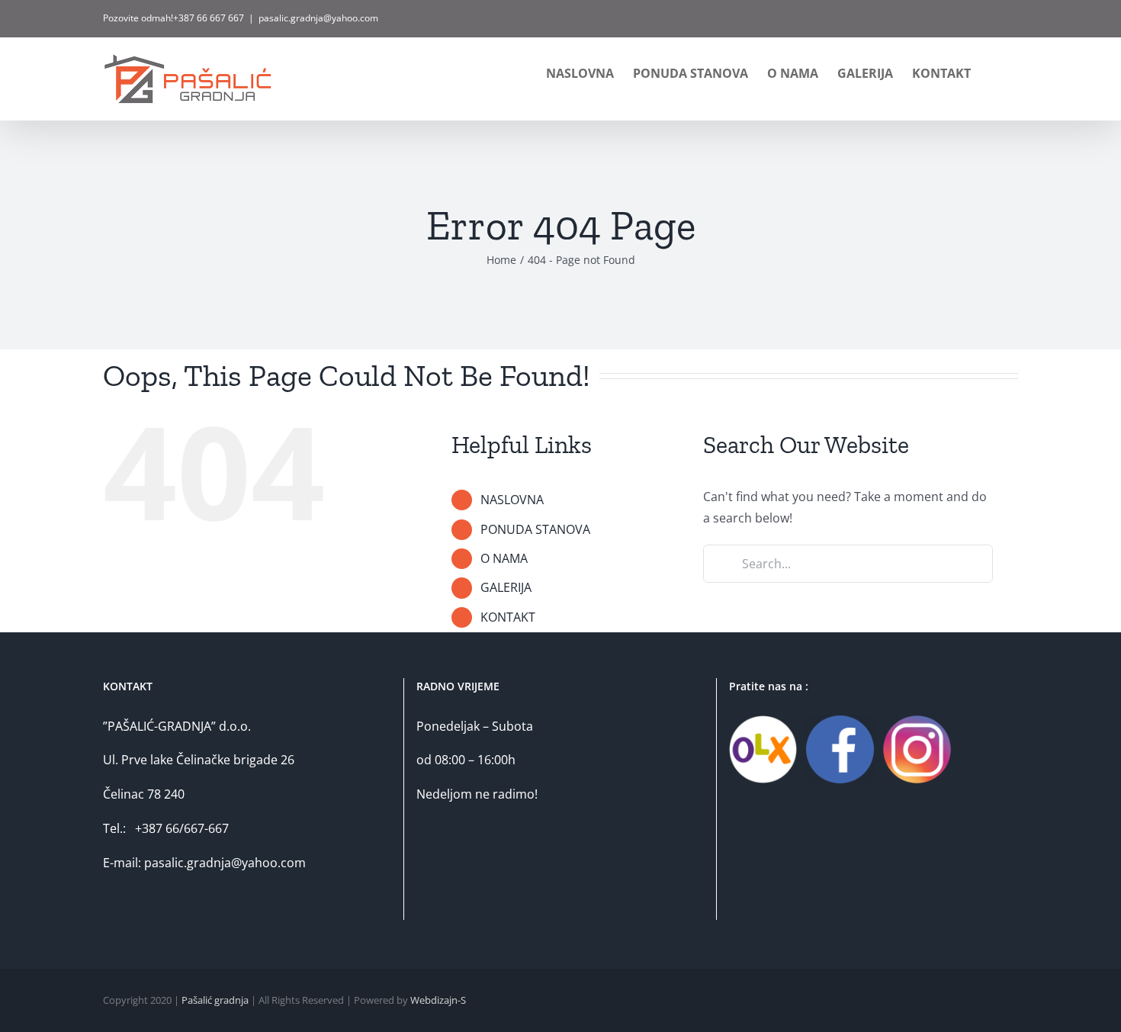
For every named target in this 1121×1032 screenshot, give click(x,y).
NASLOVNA (512, 499)
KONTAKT (507, 617)
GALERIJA (506, 587)
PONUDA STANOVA (535, 529)
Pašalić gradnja (215, 1000)
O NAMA (504, 558)
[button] (994, 73)
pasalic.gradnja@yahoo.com (318, 17)
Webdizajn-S (438, 1000)
